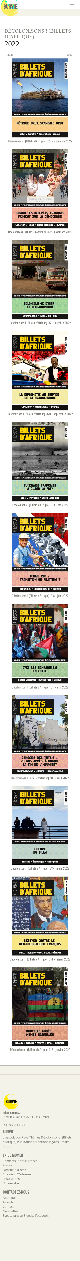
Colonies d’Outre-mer (18, 1174)
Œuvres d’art (11, 1183)
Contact (8, 1207)
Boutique (9, 1198)
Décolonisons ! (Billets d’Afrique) (37, 33)
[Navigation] (72, 4)
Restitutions (11, 1179)
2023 (70, 54)
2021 (10, 54)
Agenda (8, 1202)
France (7, 1165)
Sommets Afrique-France (20, 1161)
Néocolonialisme (14, 1170)
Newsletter (10, 1211)
